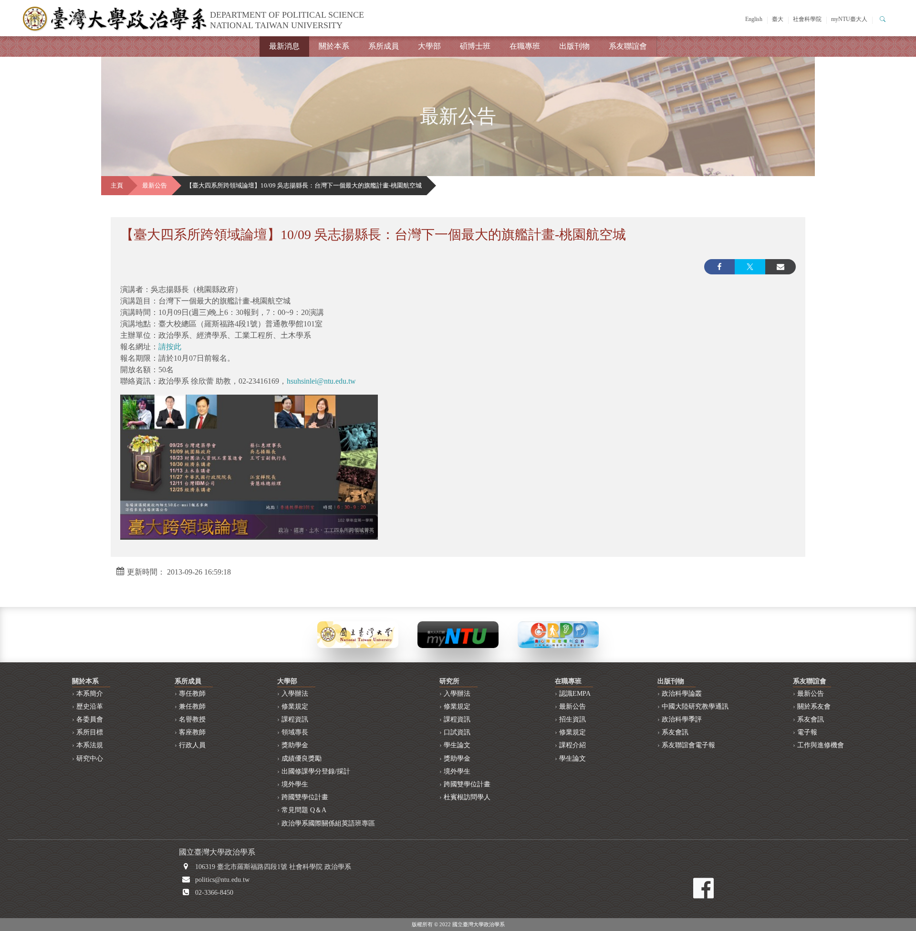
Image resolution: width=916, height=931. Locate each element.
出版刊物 (574, 46)
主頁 (117, 185)
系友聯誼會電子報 (688, 745)
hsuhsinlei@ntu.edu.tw (321, 381)
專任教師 (192, 693)
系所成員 (383, 46)
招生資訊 (572, 719)
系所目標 (89, 732)
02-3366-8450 (214, 892)
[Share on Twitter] (750, 266)
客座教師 (192, 732)
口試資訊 (457, 732)
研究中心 (89, 758)
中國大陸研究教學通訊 (695, 706)
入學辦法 (294, 693)
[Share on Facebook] (719, 266)
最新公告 (154, 185)
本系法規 (89, 745)
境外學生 (294, 784)
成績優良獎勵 (301, 758)
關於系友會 (814, 706)
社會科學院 (807, 19)
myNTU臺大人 (849, 19)
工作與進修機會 (820, 745)
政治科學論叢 (682, 693)
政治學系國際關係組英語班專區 (328, 823)
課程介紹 (572, 745)
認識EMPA (575, 693)
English (753, 19)
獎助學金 (294, 745)
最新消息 (284, 46)
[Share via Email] (780, 266)
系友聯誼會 (628, 46)
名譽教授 (192, 719)
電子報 (807, 732)
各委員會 (89, 719)
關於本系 (334, 46)
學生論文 (457, 745)
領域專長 (294, 732)
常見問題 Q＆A (303, 810)
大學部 (429, 46)
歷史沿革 (89, 706)
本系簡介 (89, 693)
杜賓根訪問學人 (467, 797)
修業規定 (294, 706)
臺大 (777, 19)
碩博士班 (475, 46)
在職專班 (525, 46)
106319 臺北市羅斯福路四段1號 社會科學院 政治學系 (273, 866)
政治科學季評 (682, 719)
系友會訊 (675, 732)
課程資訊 (294, 719)
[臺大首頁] (357, 634)
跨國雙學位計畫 (304, 797)
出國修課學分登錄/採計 (315, 771)
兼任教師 (192, 706)
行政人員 (192, 745)
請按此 (169, 347)
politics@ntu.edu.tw (222, 879)
